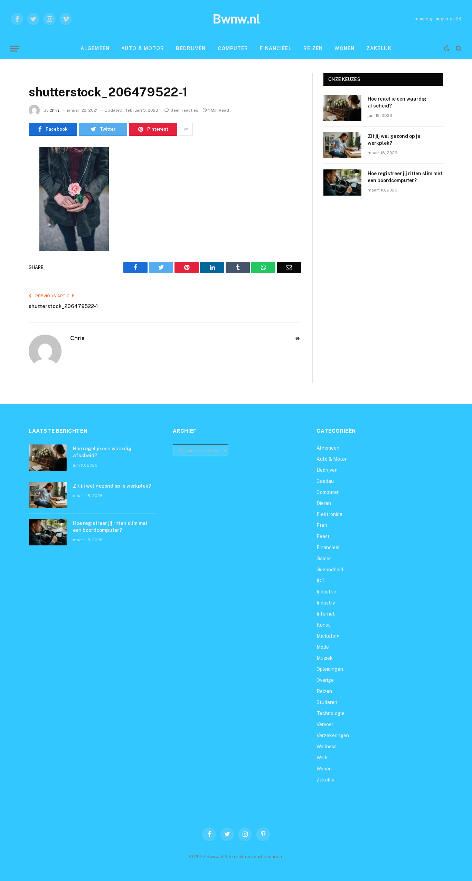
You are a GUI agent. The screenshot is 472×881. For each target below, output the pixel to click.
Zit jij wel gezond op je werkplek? (394, 139)
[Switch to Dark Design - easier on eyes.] (446, 48)
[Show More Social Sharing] (186, 129)
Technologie (330, 713)
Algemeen (95, 48)
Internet (326, 614)
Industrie (326, 591)
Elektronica (329, 514)
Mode (323, 647)
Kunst (323, 625)
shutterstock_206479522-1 (63, 306)
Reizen (313, 48)
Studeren (327, 702)
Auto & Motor (142, 48)
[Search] (458, 48)
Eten (322, 525)
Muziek (325, 658)
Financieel (275, 48)
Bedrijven (191, 48)
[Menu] (14, 48)
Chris (54, 110)
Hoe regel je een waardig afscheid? (397, 102)
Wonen (344, 48)
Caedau (325, 481)
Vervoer (325, 724)
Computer (233, 48)
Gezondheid (330, 569)
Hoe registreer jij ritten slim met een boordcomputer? (405, 177)
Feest (323, 536)
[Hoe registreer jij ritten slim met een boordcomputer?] (342, 182)
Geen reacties (184, 110)
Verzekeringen (333, 735)
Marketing (328, 636)
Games (324, 558)
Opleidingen (330, 669)
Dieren (324, 503)
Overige (325, 680)
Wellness (327, 746)
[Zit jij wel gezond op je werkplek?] (342, 145)
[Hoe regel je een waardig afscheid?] (342, 108)
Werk (322, 757)
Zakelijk (378, 48)
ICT (321, 580)
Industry (326, 603)
